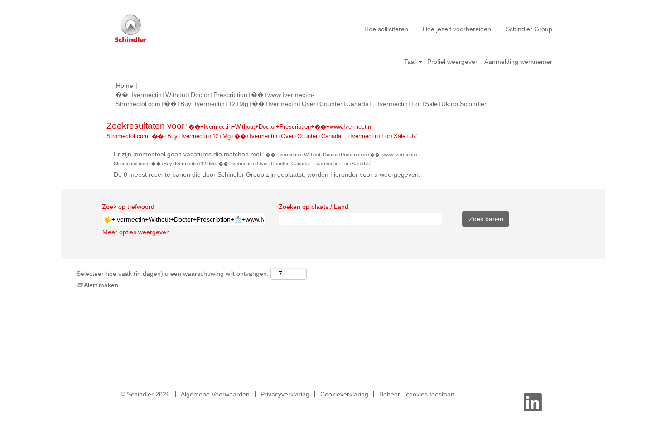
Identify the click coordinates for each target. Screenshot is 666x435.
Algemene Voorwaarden (215, 394)
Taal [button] (411, 61)
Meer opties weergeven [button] (136, 232)
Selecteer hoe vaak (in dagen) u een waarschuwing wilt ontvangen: (173, 273)
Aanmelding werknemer (518, 61)
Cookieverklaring (344, 394)
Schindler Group (529, 29)
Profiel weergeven (453, 61)
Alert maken (100, 285)
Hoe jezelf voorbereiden (457, 29)
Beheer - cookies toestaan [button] (416, 394)
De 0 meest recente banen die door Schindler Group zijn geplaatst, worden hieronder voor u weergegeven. (267, 174)
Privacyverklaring (285, 394)
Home (124, 85)
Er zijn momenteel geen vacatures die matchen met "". (266, 158)
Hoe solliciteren (386, 29)
